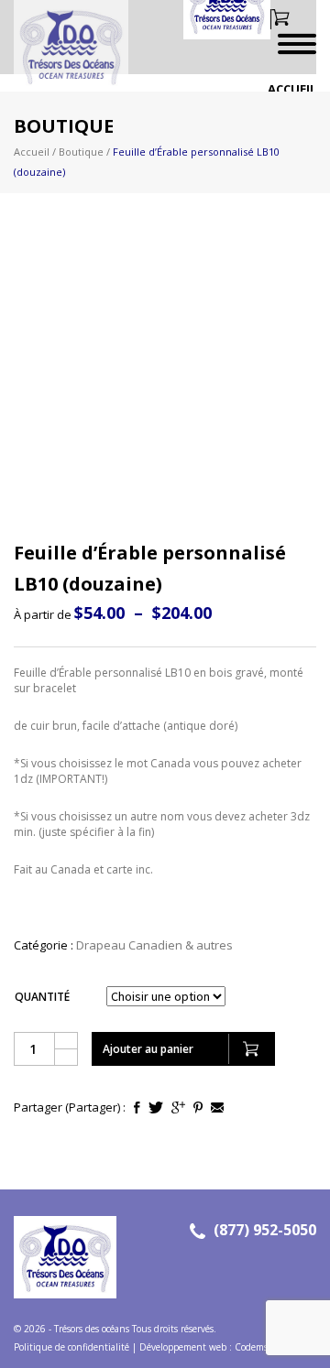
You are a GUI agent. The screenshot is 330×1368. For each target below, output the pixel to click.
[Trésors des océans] (64, 46)
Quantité (42, 996)
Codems (251, 1347)
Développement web (182, 1347)
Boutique (81, 151)
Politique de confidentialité (71, 1347)
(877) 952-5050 (265, 1230)
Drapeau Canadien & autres (154, 945)
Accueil (292, 89)
